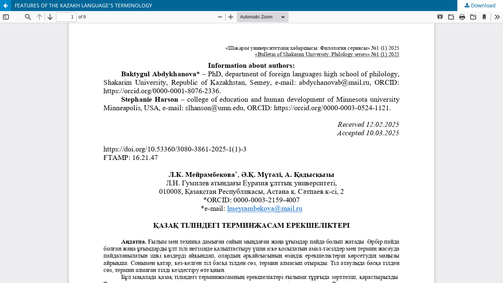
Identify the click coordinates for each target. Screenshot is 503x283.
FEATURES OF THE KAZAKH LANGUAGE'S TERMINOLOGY (83, 5)
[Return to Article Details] (5, 5)
